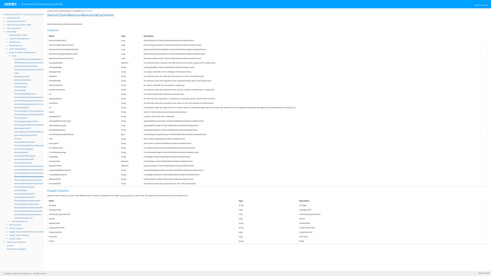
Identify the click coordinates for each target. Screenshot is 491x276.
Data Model (11, 31)
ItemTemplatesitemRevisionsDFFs (28, 207)
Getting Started (13, 18)
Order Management (17, 49)
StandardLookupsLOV (23, 218)
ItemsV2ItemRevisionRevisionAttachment (32, 176)
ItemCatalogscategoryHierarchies (28, 100)
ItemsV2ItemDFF (21, 152)
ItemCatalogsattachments (25, 94)
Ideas (16, 73)
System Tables (15, 238)
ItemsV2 (17, 138)
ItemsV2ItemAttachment (24, 142)
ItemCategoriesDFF (22, 128)
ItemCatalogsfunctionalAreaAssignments (31, 111)
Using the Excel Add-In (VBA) (19, 25)
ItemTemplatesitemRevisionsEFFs (28, 211)
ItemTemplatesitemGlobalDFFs (27, 200)
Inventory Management (19, 38)
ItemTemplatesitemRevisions (26, 204)
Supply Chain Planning (19, 235)
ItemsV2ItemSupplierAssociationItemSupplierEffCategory (38, 183)
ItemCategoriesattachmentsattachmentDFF (32, 125)
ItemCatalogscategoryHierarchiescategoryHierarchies (37, 104)
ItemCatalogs (20, 90)
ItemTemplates (20, 190)
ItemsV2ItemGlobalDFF (24, 159)
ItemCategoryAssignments (25, 135)
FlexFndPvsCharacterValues (26, 66)
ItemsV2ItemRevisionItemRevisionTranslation (33, 173)
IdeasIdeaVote (20, 87)
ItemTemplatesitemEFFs (24, 197)
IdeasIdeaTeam (20, 83)
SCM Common (15, 225)
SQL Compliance (14, 28)
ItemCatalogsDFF (21, 107)
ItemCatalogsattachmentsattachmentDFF (31, 97)
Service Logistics (16, 228)
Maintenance (14, 42)
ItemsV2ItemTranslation (24, 187)
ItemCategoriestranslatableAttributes (30, 131)
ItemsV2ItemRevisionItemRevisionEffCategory (33, 169)
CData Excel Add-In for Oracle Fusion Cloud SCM (25, 14)
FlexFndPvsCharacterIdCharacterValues (31, 62)
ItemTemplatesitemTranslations (27, 214)
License (10, 245)
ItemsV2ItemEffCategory (24, 156)
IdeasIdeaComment (22, 80)
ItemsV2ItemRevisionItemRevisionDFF (30, 166)
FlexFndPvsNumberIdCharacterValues (30, 69)
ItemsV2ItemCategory (23, 149)
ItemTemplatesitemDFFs (24, 194)
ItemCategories (20, 118)
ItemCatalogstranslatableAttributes (29, 114)
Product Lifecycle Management (22, 52)
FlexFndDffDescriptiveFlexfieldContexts (30, 59)
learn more (87, 11)
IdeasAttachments (22, 76)
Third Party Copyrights (16, 249)
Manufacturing (15, 45)
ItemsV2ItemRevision (23, 163)
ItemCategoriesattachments (26, 121)
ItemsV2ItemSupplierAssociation (28, 180)
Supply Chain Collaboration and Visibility (26, 232)
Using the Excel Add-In (16, 21)
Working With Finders (18, 35)
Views (14, 56)
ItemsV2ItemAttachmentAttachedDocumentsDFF (35, 145)
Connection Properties (16, 242)
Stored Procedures (20, 221)
